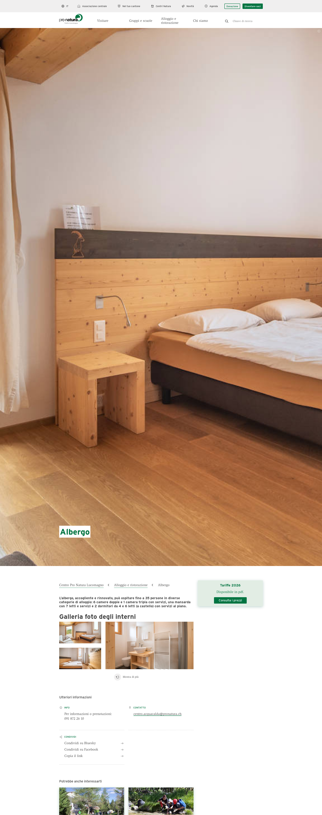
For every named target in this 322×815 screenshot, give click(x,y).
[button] (80, 632)
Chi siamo (200, 21)
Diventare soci (253, 6)
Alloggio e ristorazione (169, 21)
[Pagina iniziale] (71, 17)
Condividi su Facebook (81, 749)
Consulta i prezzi (230, 600)
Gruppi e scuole (140, 21)
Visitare (102, 21)
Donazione (232, 6)
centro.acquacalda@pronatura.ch (157, 714)
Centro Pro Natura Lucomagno (81, 585)
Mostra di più (131, 677)
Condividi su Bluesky (80, 743)
